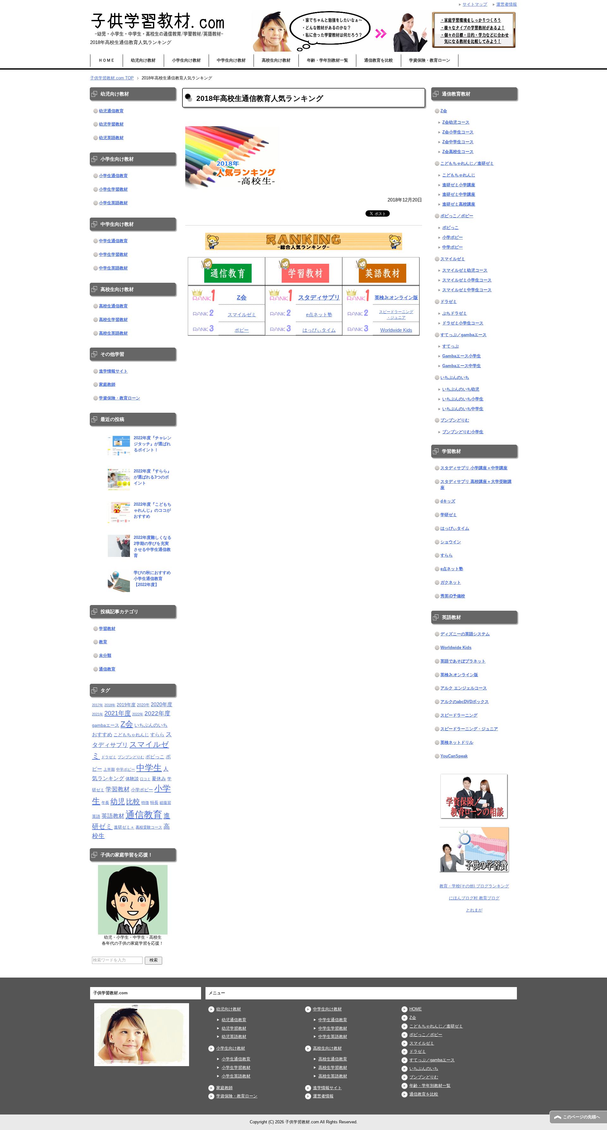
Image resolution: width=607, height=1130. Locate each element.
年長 (105, 802)
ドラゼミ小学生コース (462, 323)
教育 (103, 642)
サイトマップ (475, 4)
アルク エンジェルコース (463, 688)
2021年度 (117, 713)
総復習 (165, 802)
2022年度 (157, 713)
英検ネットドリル (456, 742)
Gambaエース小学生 (461, 356)
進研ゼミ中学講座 (458, 194)
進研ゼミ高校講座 (458, 204)
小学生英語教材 (113, 203)
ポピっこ (154, 756)
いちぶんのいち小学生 (462, 399)
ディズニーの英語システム (465, 634)
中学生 (149, 768)
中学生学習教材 (113, 254)
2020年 (143, 705)
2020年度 (161, 704)
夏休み (159, 778)
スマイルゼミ (242, 314)
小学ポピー (142, 789)
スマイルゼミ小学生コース (467, 280)
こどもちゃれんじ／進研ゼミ (467, 163)
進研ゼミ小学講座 (458, 185)
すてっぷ (450, 346)
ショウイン (450, 542)
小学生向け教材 (186, 60)
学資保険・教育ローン (429, 60)
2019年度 (126, 704)
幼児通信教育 (111, 111)
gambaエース (105, 725)
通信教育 (107, 669)
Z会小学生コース (458, 132)
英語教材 (112, 815)
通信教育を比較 (378, 60)
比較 (133, 802)
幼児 (117, 801)
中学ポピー (125, 769)
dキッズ (447, 501)
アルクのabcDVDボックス (464, 702)
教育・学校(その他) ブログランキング (474, 886)
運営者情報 (323, 1096)
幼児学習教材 (111, 124)
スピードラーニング (458, 715)
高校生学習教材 (113, 320)
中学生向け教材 (231, 60)
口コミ (145, 779)
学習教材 (107, 629)
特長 (154, 802)
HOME (415, 1009)
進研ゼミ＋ (124, 827)
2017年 (97, 705)
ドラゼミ (108, 757)
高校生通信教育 (113, 306)
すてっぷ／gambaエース (463, 335)
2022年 (137, 714)
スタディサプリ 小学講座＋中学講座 (473, 468)
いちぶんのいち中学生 (462, 409)
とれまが (474, 910)
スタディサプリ (319, 297)
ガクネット (450, 582)
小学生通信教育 (113, 176)
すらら (157, 734)
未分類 (105, 655)
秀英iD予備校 (452, 596)
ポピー (242, 330)
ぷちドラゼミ (454, 313)
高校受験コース (149, 827)
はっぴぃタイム (319, 330)
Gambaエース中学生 (461, 366)
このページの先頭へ (581, 1117)
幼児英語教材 (111, 138)
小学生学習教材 (113, 189)
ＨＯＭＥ (106, 60)
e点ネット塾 (319, 314)
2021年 (97, 714)
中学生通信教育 (113, 241)
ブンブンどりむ (131, 757)
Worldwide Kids (396, 330)
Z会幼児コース (455, 122)
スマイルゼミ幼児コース (464, 270)
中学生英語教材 (113, 268)
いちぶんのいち (151, 725)
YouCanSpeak (454, 756)
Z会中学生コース (458, 142)
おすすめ (102, 734)
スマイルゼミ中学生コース (467, 290)
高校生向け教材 (276, 60)
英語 (96, 816)
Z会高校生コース (458, 152)
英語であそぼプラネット (463, 661)
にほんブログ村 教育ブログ (474, 898)
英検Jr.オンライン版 (396, 297)
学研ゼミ (448, 515)
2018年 (109, 705)
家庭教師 (107, 384)
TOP (112, 78)
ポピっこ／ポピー (456, 216)
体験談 (132, 778)
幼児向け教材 (143, 60)
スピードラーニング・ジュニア (469, 729)
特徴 (145, 802)
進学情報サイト (113, 371)
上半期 (109, 769)
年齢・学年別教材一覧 (327, 60)
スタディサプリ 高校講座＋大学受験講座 (476, 484)
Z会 (242, 297)
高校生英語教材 (113, 333)
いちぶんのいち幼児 (460, 389)
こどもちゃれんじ (131, 734)
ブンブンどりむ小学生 (462, 432)
